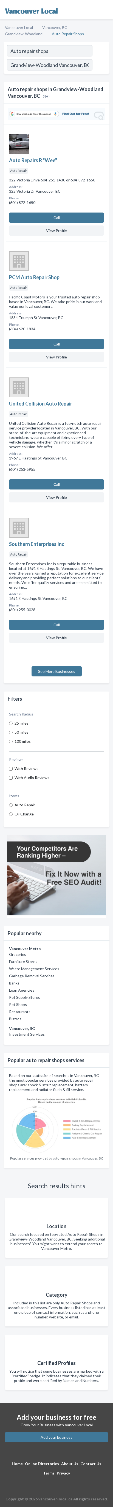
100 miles (23, 741)
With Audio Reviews (32, 777)
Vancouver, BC (54, 27)
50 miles (22, 732)
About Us (69, 1463)
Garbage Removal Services (32, 975)
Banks (14, 983)
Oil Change (24, 814)
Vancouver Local (19, 27)
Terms (49, 1473)
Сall (56, 217)
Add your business (56, 1437)
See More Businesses (56, 671)
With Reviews (26, 768)
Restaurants (19, 1011)
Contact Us (90, 1463)
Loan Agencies (21, 990)
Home (17, 1463)
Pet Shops (18, 1004)
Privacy (63, 1473)
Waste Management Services (34, 968)
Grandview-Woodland (24, 33)
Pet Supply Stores (24, 997)
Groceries (17, 954)
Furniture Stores (23, 961)
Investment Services (27, 1034)
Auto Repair (25, 805)
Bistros (15, 1018)
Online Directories (42, 1463)
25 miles (22, 723)
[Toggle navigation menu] (105, 9)
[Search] (101, 65)
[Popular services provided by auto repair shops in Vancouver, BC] (56, 1124)
